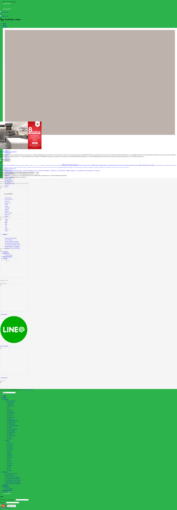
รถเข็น (9, 416)
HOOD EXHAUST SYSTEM (12, 477)
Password (3, 502)
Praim (9, 452)
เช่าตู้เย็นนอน (25, 167)
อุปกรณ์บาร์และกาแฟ (13, 426)
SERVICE (5, 472)
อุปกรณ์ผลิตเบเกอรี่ (80, 170)
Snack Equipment (12, 429)
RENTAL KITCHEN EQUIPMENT (13, 483)
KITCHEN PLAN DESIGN (11, 474)
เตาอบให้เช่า (75, 167)
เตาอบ (9, 409)
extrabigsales (3, 314)
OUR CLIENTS (9, 488)
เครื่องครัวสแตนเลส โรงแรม (131, 165)
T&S (9, 469)
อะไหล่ (9, 437)
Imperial (10, 464)
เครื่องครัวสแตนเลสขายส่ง (84, 165)
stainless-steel (28, 165)
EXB (9, 442)
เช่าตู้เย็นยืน (29, 167)
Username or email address (7, 500)
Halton (10, 460)
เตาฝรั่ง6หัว (70, 167)
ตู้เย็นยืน (68, 170)
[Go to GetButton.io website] (3, 508)
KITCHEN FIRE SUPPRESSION (13, 479)
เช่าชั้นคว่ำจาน (10, 167)
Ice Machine (97, 170)
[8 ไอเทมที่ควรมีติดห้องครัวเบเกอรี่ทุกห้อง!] (20, 149)
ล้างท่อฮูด (54, 165)
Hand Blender (3, 165)
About (4, 25)
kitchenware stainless (19, 165)
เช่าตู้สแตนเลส (20, 167)
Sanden (10, 457)
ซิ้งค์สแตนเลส (11, 412)
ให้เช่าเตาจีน (113, 167)
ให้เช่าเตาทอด (118, 167)
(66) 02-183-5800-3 (5, 217)
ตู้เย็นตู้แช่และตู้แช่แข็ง (13, 421)
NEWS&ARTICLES (7, 490)
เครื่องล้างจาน (54, 170)
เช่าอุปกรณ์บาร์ (45, 167)
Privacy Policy (29, 390)
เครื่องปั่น (171, 165)
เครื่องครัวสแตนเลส (69, 165)
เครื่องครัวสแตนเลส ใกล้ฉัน (146, 165)
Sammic (10, 470)
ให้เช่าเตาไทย (127, 167)
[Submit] (3, 394)
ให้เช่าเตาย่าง (122, 167)
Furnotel (10, 445)
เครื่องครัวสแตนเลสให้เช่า (159, 165)
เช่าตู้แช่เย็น (36, 167)
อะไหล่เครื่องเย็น (58, 165)
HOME (4, 24)
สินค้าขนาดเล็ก (11, 430)
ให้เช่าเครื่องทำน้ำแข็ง (102, 167)
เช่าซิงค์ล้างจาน (15, 167)
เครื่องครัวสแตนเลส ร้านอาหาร (116, 165)
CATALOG (5, 485)
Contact (5, 492)
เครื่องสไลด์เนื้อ (5, 167)
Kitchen (8, 165)
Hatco (9, 462)
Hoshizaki (10, 449)
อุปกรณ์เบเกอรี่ (11, 424)
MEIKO (10, 465)
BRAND (7, 440)
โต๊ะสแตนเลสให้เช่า (79, 167)
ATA (9, 459)
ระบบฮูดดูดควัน (48, 165)
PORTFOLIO (6, 487)
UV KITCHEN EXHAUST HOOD (13, 480)
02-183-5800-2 (7, 3)
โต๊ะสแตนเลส (11, 402)
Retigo (10, 454)
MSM (9, 467)
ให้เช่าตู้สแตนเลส (90, 167)
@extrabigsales (4, 346)
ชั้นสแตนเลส (11, 406)
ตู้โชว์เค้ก (10, 427)
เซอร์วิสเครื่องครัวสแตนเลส (63, 167)
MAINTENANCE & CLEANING (13, 482)
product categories (11, 401)
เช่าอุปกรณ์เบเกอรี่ (51, 167)
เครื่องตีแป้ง (166, 165)
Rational (10, 455)
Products (5, 27)
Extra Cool (11, 444)
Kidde (9, 450)
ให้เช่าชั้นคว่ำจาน (85, 167)
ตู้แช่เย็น (43, 165)
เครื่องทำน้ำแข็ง (61, 170)
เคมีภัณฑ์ (10, 439)
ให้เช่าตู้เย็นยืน (96, 167)
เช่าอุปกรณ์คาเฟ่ (40, 167)
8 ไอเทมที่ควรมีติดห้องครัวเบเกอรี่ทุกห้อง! (8, 152)
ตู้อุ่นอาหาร (10, 419)
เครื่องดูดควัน (11, 417)
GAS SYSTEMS (9, 475)
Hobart (10, 447)
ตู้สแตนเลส (10, 404)
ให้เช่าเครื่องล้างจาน (108, 167)
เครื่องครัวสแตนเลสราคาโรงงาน (99, 165)
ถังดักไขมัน (10, 414)
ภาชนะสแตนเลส (11, 435)
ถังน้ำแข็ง (10, 434)
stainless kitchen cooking (36, 165)
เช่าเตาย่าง (55, 167)
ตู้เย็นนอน (73, 170)
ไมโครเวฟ (10, 411)
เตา (9, 407)
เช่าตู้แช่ (32, 167)
